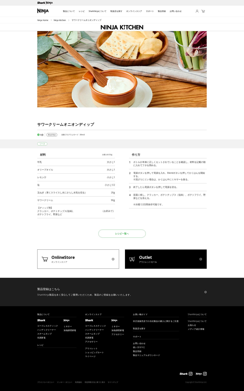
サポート (150, 11)
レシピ (82, 11)
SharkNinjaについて (97, 11)
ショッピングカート (94, 352)
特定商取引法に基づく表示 (95, 382)
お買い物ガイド (140, 314)
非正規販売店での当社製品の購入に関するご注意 (156, 321)
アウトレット (91, 348)
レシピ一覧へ (122, 233)
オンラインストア (134, 11)
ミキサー (68, 326)
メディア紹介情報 (196, 329)
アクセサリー (91, 341)
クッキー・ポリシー (64, 382)
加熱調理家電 (70, 330)
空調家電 (41, 337)
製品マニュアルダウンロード (146, 355)
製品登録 (162, 11)
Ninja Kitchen (60, 20)
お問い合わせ (176, 11)
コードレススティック (47, 325)
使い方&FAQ (139, 347)
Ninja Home (42, 20)
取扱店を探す (116, 11)
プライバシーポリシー (45, 382)
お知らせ (192, 325)
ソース (42, 143)
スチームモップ (44, 333)
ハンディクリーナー (46, 329)
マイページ (90, 356)
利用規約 (78, 382)
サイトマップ (113, 382)
